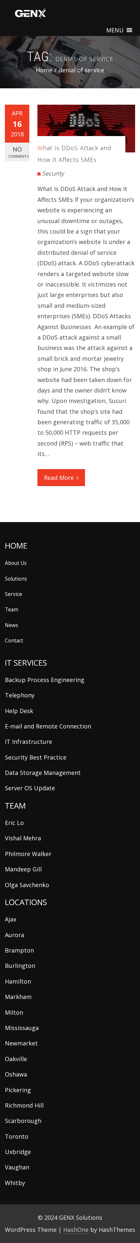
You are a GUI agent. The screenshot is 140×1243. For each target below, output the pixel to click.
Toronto (16, 1136)
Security (53, 173)
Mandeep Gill (23, 869)
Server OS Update (30, 788)
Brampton (19, 950)
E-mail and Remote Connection (48, 726)
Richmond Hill (24, 1105)
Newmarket (21, 1043)
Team (11, 609)
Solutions (16, 578)
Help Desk (19, 711)
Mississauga (22, 1028)
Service (13, 594)
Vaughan (17, 1167)
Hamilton (18, 981)
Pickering (18, 1090)
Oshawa (16, 1074)
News (11, 625)
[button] (115, 30)
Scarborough (23, 1121)
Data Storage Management (43, 773)
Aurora (14, 935)
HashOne (76, 1230)
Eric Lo (14, 823)
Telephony (20, 695)
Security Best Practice (35, 757)
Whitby (15, 1183)
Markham (18, 997)
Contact (14, 640)
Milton (14, 1012)
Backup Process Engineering (44, 680)
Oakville (16, 1059)
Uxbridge (18, 1152)
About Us (16, 563)
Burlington (20, 966)
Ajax (10, 919)
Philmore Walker (28, 854)
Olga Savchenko (27, 885)
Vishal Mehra (23, 838)
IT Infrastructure (28, 741)
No (18, 151)
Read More (59, 477)
